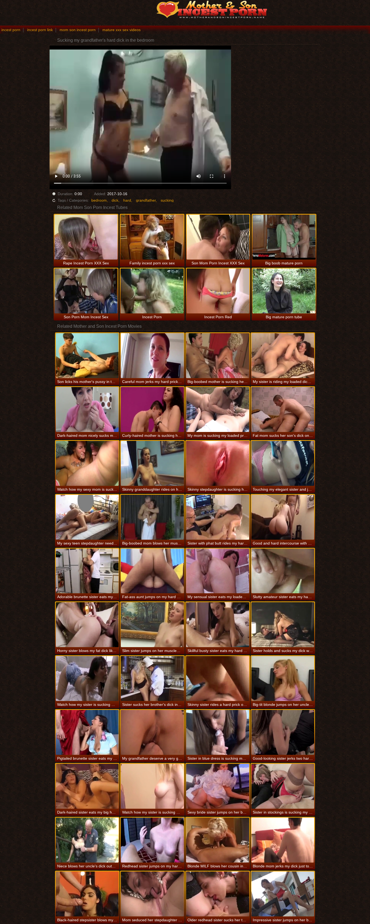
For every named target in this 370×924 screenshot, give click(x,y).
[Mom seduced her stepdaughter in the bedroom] (152, 893)
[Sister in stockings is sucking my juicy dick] (282, 786)
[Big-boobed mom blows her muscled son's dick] (152, 517)
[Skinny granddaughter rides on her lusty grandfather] (152, 463)
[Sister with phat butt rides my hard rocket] (217, 517)
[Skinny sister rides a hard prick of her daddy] (217, 678)
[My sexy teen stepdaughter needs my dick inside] (87, 517)
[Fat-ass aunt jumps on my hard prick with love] (152, 571)
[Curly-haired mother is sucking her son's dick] (152, 409)
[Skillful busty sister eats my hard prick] (217, 624)
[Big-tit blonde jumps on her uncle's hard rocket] (282, 678)
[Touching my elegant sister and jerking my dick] (282, 463)
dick (115, 200)
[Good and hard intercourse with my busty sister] (282, 517)
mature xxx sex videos (121, 30)
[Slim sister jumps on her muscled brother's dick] (152, 624)
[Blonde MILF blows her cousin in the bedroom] (217, 840)
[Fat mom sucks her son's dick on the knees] (282, 409)
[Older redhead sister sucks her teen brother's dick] (217, 893)
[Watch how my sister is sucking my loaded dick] (152, 786)
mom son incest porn (78, 30)
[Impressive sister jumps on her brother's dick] (282, 893)
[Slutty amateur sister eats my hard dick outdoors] (282, 571)
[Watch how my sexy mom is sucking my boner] (87, 463)
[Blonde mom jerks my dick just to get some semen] (282, 840)
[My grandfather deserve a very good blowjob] (152, 732)
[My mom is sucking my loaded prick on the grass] (217, 409)
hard (127, 200)
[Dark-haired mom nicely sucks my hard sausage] (87, 409)
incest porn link (40, 30)
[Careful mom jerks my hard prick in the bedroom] (152, 355)
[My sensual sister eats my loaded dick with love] (217, 571)
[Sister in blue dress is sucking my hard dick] (217, 732)
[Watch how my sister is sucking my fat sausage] (87, 678)
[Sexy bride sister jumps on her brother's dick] (217, 786)
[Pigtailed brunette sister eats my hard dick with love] (87, 732)
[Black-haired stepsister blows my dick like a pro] (87, 893)
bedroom (99, 200)
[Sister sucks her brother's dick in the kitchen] (152, 678)
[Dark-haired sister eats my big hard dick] (87, 786)
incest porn (10, 30)
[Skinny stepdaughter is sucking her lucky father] (217, 463)
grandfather (146, 200)
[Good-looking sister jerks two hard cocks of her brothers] (282, 732)
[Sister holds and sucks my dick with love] (282, 624)
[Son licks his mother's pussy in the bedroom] (87, 355)
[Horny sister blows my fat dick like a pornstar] (87, 624)
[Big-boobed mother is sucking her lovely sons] (217, 355)
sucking (167, 200)
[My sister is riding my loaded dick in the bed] (282, 355)
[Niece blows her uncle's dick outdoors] (87, 840)
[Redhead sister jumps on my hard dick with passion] (152, 840)
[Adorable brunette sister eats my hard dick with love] (87, 571)
